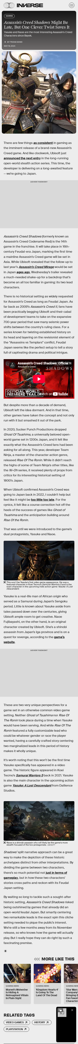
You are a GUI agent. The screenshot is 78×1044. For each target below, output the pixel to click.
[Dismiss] (72, 1010)
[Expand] (60, 1010)
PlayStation (14, 1029)
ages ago (23, 272)
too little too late (42, 500)
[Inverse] (30, 5)
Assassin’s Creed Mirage (36, 267)
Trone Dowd (16, 42)
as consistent (43, 143)
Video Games (15, 1022)
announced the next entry (22, 158)
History (39, 1022)
